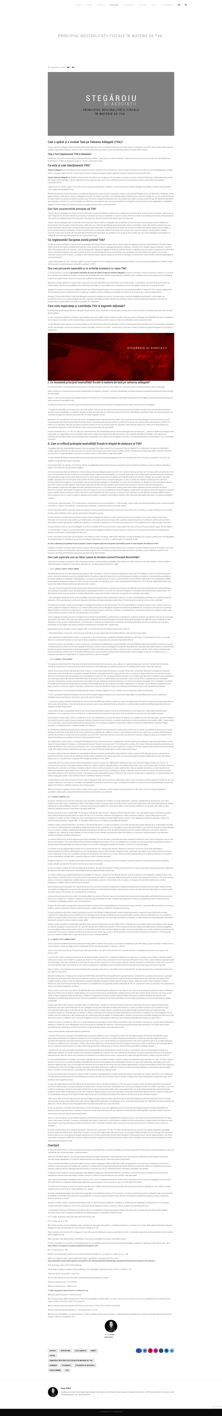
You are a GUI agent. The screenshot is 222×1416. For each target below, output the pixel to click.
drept (93, 1351)
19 (49, 1299)
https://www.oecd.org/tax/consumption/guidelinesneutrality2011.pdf (73, 1246)
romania (53, 1365)
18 (49, 1295)
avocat (53, 1351)
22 (49, 1314)
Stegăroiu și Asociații (55, 5)
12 (49, 1269)
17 (49, 1290)
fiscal (52, 1355)
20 (49, 1306)
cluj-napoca (80, 1351)
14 (49, 1278)
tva (67, 1370)
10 (49, 1258)
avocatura (65, 1351)
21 (49, 1310)
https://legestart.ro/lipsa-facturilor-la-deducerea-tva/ (69, 1290)
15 (49, 1282)
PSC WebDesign (116, 1411)
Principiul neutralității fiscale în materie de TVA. (71, 1360)
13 (49, 1273)
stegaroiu (66, 1365)
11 (49, 1265)
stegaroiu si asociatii (85, 1365)
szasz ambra (55, 1370)
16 (49, 1286)
